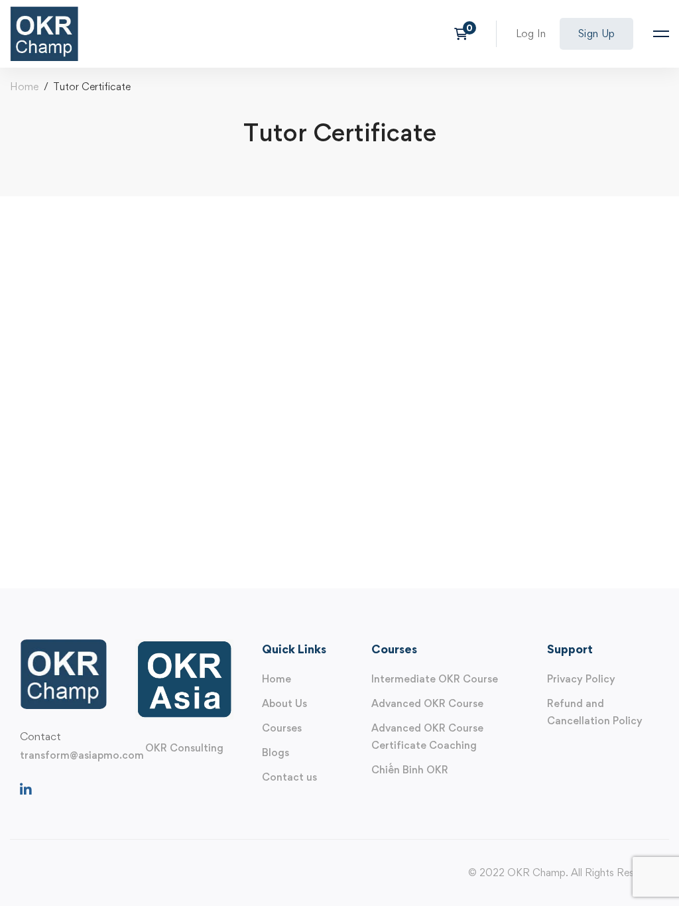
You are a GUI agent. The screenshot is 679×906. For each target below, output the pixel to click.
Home (24, 86)
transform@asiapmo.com (82, 755)
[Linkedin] (25, 790)
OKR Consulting (184, 748)
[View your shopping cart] (465, 34)
